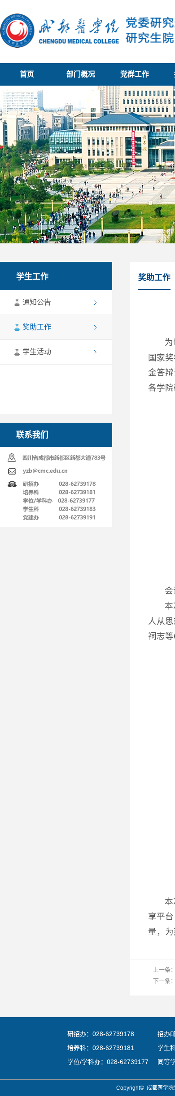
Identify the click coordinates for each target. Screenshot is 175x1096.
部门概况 (80, 74)
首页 (27, 74)
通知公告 (36, 302)
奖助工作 (36, 327)
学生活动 (36, 352)
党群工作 (134, 74)
